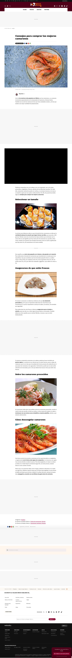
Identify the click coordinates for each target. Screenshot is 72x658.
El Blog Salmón (63, 631)
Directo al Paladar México (36, 648)
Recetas (39, 9)
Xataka (6, 631)
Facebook (57, 6)
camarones (33, 526)
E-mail (30, 43)
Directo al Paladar (36, 631)
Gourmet (7, 597)
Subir (64, 625)
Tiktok (67, 6)
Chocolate (28, 607)
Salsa (17, 607)
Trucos (32, 9)
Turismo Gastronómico (19, 600)
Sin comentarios (20, 43)
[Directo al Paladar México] (36, 4)
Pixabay (23, 519)
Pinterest (54, 6)
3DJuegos (16, 631)
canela (13, 28)
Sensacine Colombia (25, 650)
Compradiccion (54, 635)
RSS (54, 612)
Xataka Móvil (7, 633)
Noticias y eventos (20, 597)
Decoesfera (53, 633)
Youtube (62, 6)
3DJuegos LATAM (17, 647)
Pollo (6, 607)
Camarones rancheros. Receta (38, 523)
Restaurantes (29, 597)
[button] (22, 93)
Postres (46, 9)
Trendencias (53, 631)
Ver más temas (8, 611)
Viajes (25, 9)
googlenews (64, 6)
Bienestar (28, 603)
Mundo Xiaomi (7, 640)
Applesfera (7, 635)
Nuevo (7, 6)
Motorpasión (44, 631)
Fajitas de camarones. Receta (38, 521)
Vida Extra (16, 633)
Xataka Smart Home (7, 638)
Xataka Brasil (7, 649)
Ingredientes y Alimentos (24, 526)
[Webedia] (7, 625)
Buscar (10, 6)
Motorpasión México (44, 648)
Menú (5, 6)
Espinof (24, 633)
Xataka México (7, 647)
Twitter (26, 43)
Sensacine (25, 631)
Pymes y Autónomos (62, 634)
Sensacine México (26, 647)
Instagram (59, 6)
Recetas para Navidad (8, 604)
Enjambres (18, 603)
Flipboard (28, 43)
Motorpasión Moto (45, 633)
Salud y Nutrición (8, 599)
